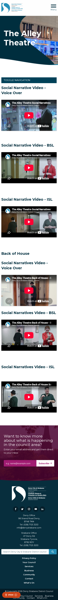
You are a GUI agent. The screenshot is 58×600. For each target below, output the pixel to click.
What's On (29, 583)
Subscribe (44, 463)
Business (29, 570)
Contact (29, 578)
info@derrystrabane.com (29, 528)
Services (29, 566)
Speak (10, 595)
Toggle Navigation (17, 80)
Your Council (29, 562)
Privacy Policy (29, 558)
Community (29, 574)
